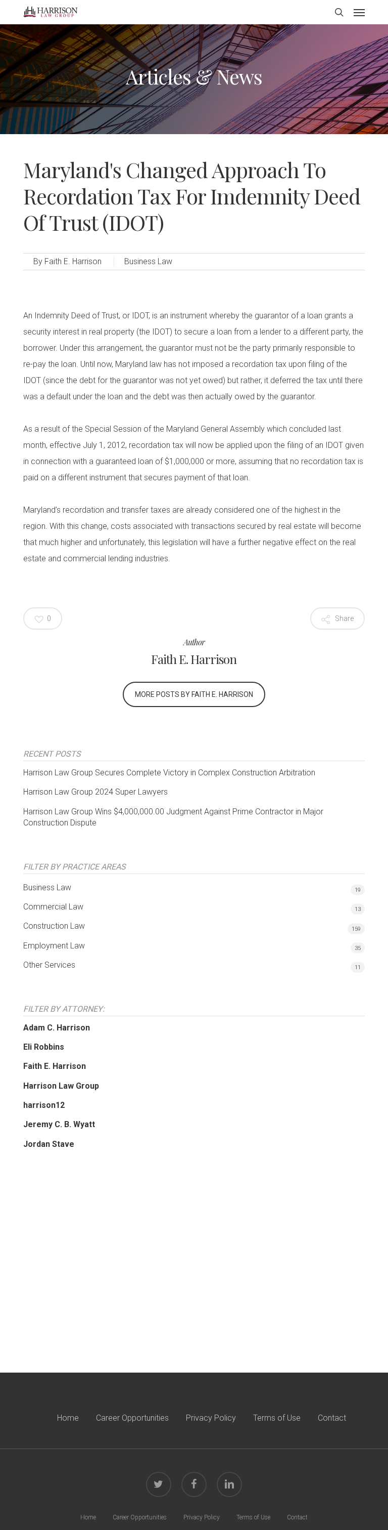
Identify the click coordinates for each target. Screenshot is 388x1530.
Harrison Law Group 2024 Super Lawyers (95, 792)
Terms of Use (277, 1418)
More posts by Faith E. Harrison (194, 694)
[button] (359, 12)
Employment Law (54, 945)
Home (68, 1418)
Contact (332, 1418)
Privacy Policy (211, 1418)
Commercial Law (53, 907)
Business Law (148, 261)
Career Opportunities (132, 1418)
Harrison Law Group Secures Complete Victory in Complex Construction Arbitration (169, 772)
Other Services (49, 965)
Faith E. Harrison (73, 261)
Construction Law (54, 926)
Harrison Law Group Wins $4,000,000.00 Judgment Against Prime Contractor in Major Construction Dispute (173, 817)
